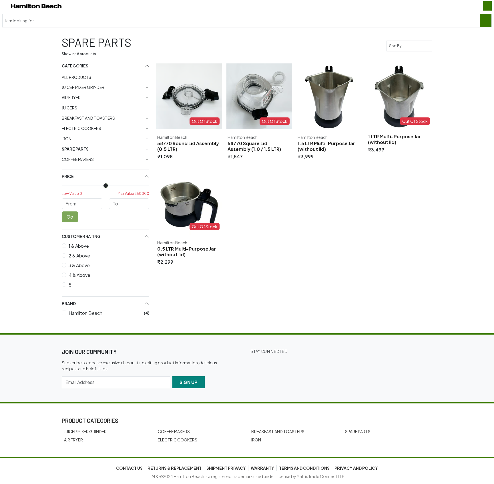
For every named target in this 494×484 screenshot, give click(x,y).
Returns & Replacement (175, 468)
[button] (105, 65)
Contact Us (129, 468)
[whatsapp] (337, 363)
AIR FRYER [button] (71, 97)
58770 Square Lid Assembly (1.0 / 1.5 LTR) (254, 146)
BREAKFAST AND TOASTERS (277, 431)
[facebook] (273, 363)
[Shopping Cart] (487, 6)
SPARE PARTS (357, 431)
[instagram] (289, 363)
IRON (256, 439)
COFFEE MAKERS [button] (78, 159)
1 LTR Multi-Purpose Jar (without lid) (394, 139)
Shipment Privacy (226, 468)
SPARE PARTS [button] (75, 149)
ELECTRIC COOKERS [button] (81, 128)
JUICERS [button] (69, 107)
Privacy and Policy (356, 468)
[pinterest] (305, 363)
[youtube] (321, 363)
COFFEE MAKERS (174, 431)
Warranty (262, 468)
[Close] (485, 20)
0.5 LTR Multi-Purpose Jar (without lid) (186, 251)
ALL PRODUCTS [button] (76, 77)
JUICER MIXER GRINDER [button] (83, 87)
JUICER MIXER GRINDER (85, 431)
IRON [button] (66, 138)
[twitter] (257, 363)
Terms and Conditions (304, 468)
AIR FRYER (73, 439)
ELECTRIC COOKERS (177, 439)
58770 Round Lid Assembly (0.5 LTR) (188, 146)
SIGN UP (189, 382)
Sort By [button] (396, 46)
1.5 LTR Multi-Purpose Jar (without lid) (326, 146)
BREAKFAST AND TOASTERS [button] (88, 118)
